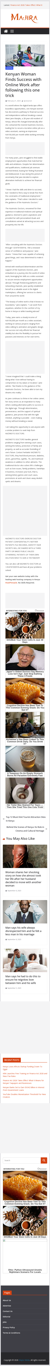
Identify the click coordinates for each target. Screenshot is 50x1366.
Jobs (5, 1322)
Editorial (6, 1316)
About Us (7, 1300)
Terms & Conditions (11, 1333)
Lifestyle (9, 68)
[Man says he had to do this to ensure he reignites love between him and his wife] (25, 950)
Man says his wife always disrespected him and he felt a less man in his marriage (23, 931)
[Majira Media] (6, 31)
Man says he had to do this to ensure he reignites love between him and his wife (23, 980)
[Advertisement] (25, 148)
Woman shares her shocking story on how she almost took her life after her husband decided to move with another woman (23, 878)
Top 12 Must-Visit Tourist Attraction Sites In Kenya (26, 819)
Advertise (7, 1306)
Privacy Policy (9, 1327)
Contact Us (7, 1311)
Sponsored (28, 101)
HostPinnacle (11, 582)
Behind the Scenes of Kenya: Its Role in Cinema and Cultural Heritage (25, 829)
